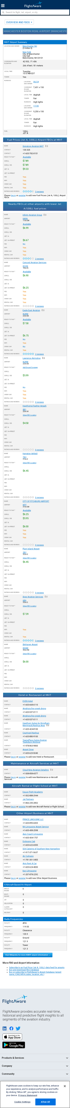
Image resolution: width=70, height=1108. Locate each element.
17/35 (36, 106)
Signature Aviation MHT (33, 146)
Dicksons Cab (29, 841)
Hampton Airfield (30, 454)
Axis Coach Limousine (33, 834)
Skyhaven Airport (30, 644)
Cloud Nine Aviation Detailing (36, 770)
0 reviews (39, 306)
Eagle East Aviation (31, 310)
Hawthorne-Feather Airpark (34, 406)
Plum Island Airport (31, 549)
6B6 (24, 600)
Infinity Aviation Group (32, 215)
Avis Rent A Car (30, 863)
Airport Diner (28, 749)
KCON (25, 266)
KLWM (25, 314)
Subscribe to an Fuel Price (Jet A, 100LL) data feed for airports (36, 967)
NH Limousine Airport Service (36, 827)
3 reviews (39, 192)
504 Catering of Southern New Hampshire (41, 849)
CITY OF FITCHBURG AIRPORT (36, 501)
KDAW (25, 648)
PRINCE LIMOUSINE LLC (33, 819)
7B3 (24, 457)
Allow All (45, 1102)
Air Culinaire (28, 856)
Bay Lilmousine (29, 871)
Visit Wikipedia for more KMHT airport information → (27, 955)
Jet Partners (28, 799)
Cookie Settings (22, 1102)
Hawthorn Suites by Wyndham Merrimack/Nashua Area (36, 724)
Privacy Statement (27, 1095)
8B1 (24, 409)
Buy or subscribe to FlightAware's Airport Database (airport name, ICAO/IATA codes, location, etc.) (35, 973)
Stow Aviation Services (33, 597)
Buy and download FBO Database (24, 970)
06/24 (36, 82)
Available (27, 157)
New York (27, 52)
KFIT (25, 505)
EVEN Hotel (28, 701)
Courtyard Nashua (31, 733)
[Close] (64, 1086)
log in (13, 195)
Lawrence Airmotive (32, 358)
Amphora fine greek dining (34, 708)
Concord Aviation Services (34, 262)
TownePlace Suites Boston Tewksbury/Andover (35, 741)
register (22, 195)
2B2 (24, 552)
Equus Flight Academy (33, 792)
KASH (25, 219)
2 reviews (39, 259)
